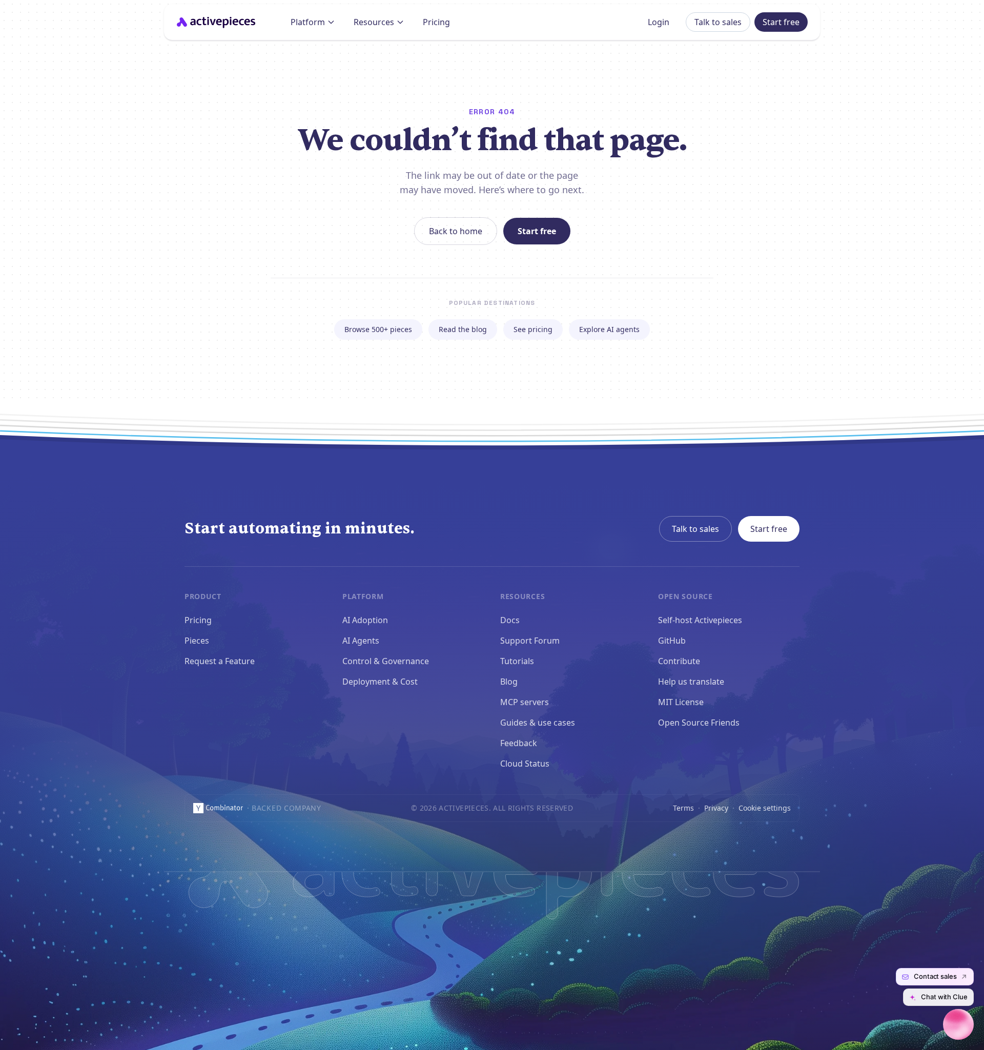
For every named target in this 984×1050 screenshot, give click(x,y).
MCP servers (524, 702)
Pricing (436, 22)
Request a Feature (219, 661)
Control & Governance (385, 661)
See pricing (533, 329)
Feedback (518, 743)
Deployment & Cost (380, 681)
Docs (510, 620)
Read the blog (463, 329)
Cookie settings (765, 808)
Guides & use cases (537, 722)
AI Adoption (365, 620)
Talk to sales (718, 22)
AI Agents (360, 640)
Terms (683, 808)
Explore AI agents (609, 329)
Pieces (196, 640)
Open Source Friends (699, 722)
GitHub (672, 640)
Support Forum (530, 640)
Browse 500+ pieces (378, 329)
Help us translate (691, 681)
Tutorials (517, 661)
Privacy (716, 808)
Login (658, 22)
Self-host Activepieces (700, 620)
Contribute (679, 661)
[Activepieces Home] (219, 22)
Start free (781, 22)
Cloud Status (524, 763)
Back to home (455, 231)
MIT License (681, 702)
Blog (509, 681)
